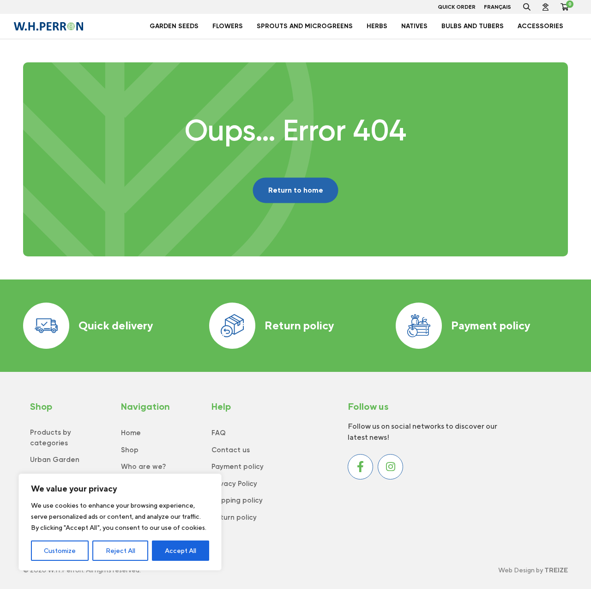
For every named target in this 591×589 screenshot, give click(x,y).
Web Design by (533, 570)
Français (497, 7)
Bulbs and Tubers (472, 26)
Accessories (540, 26)
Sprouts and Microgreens (305, 26)
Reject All (120, 550)
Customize (60, 550)
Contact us (230, 450)
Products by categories (50, 437)
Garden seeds (174, 26)
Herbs (377, 26)
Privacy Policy (234, 484)
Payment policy (490, 325)
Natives (414, 26)
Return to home (295, 190)
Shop (130, 450)
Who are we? (143, 466)
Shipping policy (237, 500)
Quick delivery (115, 325)
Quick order (457, 7)
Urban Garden (54, 459)
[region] (120, 522)
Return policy (299, 325)
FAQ (218, 433)
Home (131, 433)
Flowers (227, 26)
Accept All (180, 550)
